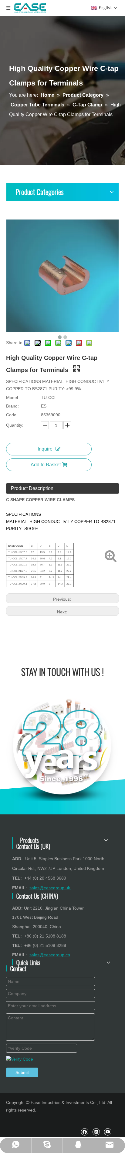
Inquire (45, 448)
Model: (12, 397)
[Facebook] (84, 1132)
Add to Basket (46, 464)
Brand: (12, 406)
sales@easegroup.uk (50, 887)
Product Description (32, 488)
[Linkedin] (96, 1132)
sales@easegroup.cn (49, 954)
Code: (12, 414)
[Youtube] (107, 1132)
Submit (22, 1072)
